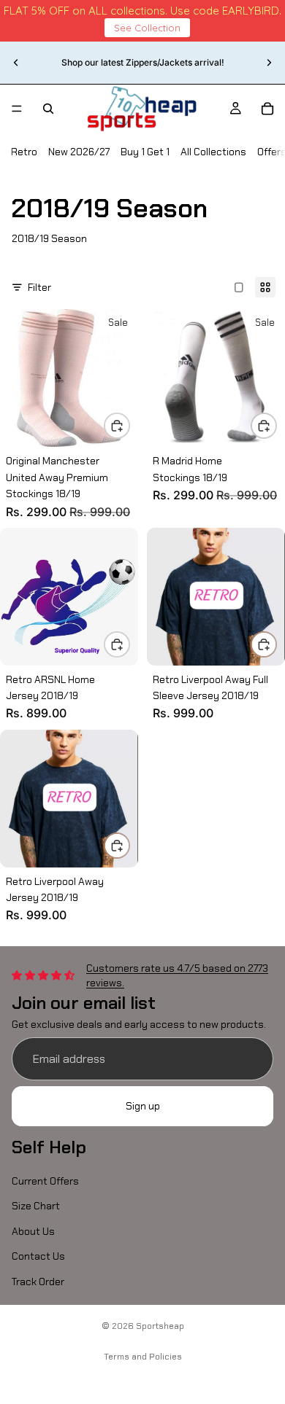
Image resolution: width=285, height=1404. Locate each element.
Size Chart (36, 1205)
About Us (33, 1230)
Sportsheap (160, 1326)
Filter (39, 287)
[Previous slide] (16, 63)
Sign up (143, 1105)
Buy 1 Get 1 (145, 151)
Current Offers (45, 1180)
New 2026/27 (79, 151)
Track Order (38, 1280)
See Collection (147, 28)
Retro (24, 151)
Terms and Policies (143, 1356)
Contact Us (38, 1256)
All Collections (213, 151)
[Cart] (267, 109)
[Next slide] (269, 63)
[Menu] (17, 108)
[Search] (48, 109)
